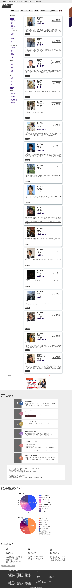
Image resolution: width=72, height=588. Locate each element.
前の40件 (9, 375)
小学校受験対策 (28, 584)
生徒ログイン (26, 1)
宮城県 (12, 67)
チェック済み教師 (12, 1)
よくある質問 (38, 580)
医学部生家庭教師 (11, 573)
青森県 (12, 64)
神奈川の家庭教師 (19, 577)
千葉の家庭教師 (27, 577)
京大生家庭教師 (10, 576)
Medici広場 (38, 571)
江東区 (12, 87)
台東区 (12, 84)
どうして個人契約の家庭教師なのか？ (9, 565)
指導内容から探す (11, 581)
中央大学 (12, 56)
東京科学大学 (13, 20)
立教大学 (12, 53)
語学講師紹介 (50, 577)
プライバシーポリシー (40, 581)
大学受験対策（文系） (14, 99)
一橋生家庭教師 (10, 574)
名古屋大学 (12, 22)
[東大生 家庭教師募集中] (70, 22)
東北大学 (12, 34)
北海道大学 (12, 33)
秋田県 (12, 68)
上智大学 (12, 48)
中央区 (12, 78)
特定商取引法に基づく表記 (41, 582)
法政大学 (12, 51)
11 (40, 375)
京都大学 (12, 25)
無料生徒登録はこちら (31, 415)
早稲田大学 (12, 28)
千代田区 (12, 77)
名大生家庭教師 (27, 576)
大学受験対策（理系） (14, 100)
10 (35, 375)
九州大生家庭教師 (28, 575)
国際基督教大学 (13, 38)
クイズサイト (50, 580)
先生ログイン (32, 1)
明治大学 (12, 57)
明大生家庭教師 (18, 575)
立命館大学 (12, 54)
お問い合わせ (38, 577)
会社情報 (38, 576)
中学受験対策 (13, 96)
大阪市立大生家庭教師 (20, 576)
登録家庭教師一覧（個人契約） (13, 570)
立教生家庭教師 (27, 574)
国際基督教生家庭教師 (20, 573)
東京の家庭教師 (10, 577)
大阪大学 (12, 23)
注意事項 (49, 581)
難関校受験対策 (13, 102)
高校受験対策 (19, 582)
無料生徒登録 (38, 1)
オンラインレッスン (51, 576)
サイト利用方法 (19, 1)
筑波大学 (12, 41)
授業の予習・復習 (11, 584)
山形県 (12, 70)
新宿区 (12, 81)
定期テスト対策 (13, 93)
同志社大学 (12, 50)
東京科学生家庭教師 (11, 575)
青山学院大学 (13, 47)
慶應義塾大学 (13, 26)
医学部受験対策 (28, 583)
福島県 (12, 71)
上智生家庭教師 (18, 574)
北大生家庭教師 (27, 573)
